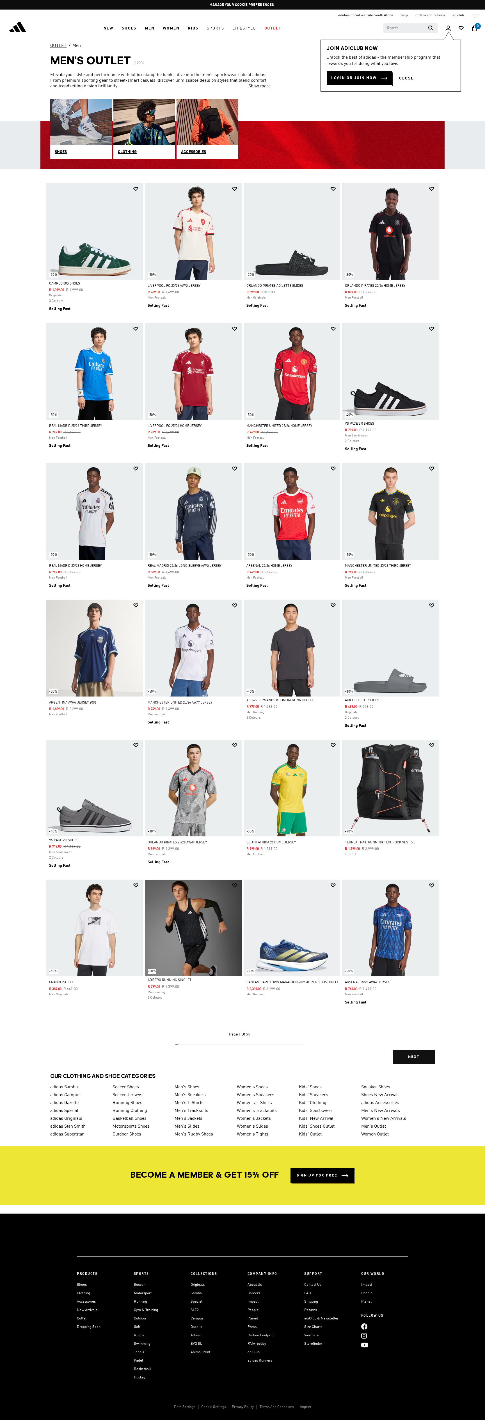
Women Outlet (375, 1134)
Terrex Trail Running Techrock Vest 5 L (380, 842)
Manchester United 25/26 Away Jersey (180, 702)
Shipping (311, 1301)
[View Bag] (474, 28)
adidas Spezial (64, 1111)
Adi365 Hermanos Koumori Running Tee (280, 700)
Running (140, 1301)
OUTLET (58, 46)
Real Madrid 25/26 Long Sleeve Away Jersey (184, 566)
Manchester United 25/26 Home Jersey (279, 426)
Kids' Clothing (312, 1103)
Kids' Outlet (310, 1134)
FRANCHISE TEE (61, 982)
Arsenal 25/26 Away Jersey (367, 982)
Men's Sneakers (190, 1095)
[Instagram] (364, 1336)
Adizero (197, 1335)
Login (475, 15)
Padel (138, 1360)
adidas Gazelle (64, 1103)
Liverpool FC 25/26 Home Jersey (175, 426)
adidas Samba (64, 1087)
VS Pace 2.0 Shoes (359, 423)
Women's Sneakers (255, 1095)
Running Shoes (127, 1103)
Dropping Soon (88, 1327)
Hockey (139, 1377)
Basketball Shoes (130, 1118)
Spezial (196, 1301)
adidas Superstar (67, 1134)
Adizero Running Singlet (169, 980)
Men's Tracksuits (191, 1111)
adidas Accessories (380, 1103)
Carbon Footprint (261, 1335)
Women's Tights (252, 1134)
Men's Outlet (373, 1126)
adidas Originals (66, 1118)
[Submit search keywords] (431, 28)
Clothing (83, 1293)
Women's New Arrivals (383, 1118)
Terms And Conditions (277, 1407)
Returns (310, 1310)
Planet (253, 1318)
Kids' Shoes (310, 1087)
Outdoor (140, 1318)
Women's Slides (252, 1126)
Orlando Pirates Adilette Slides (274, 286)
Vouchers (311, 1335)
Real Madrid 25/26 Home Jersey (75, 566)
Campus (197, 1318)
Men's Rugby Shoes (194, 1134)
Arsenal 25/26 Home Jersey (269, 566)
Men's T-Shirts (189, 1103)
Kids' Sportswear (316, 1111)
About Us (255, 1285)
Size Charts (313, 1327)
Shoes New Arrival (379, 1095)
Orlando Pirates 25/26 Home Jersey (375, 286)
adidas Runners (260, 1360)
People (253, 1310)
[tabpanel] (242, 628)
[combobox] (410, 28)
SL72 (195, 1310)
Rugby (139, 1335)
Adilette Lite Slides (362, 700)
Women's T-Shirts (254, 1103)
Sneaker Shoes (375, 1087)
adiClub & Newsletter (321, 1318)
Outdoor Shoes (127, 1134)
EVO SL (196, 1344)
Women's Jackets (254, 1118)
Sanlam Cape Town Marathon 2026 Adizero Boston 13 (292, 982)
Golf (137, 1327)
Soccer (139, 1285)
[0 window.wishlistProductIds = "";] (461, 28)
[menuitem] (108, 28)
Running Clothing (130, 1111)
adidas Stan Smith (68, 1126)
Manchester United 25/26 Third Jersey (378, 566)
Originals (198, 1285)
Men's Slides (187, 1126)
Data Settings (184, 1407)
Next (413, 1057)
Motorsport (143, 1293)
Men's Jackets (188, 1118)
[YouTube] (364, 1345)
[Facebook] (364, 1326)
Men (76, 46)
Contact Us (312, 1285)
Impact (253, 1301)
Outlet (81, 1318)
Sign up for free (317, 1175)
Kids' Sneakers (313, 1095)
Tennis (139, 1352)
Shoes (82, 1285)
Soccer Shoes (126, 1087)
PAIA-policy (257, 1344)
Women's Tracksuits (257, 1111)
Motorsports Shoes (131, 1126)
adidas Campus (65, 1095)
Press (252, 1327)
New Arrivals (87, 1310)
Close (406, 78)
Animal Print (200, 1352)
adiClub (254, 1352)
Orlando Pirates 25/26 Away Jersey (177, 842)
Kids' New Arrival (316, 1118)
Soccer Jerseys (127, 1095)
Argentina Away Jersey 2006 (72, 702)
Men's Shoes (187, 1087)
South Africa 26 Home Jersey (271, 842)
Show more (259, 86)
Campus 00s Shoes (64, 283)
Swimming (142, 1344)
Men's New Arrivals (380, 1111)
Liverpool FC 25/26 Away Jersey (174, 286)
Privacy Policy (243, 1407)
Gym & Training (146, 1310)
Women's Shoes (252, 1087)
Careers (254, 1293)
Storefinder (313, 1344)
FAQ (307, 1293)
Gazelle (197, 1327)
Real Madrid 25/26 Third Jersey (75, 426)
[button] (108, 28)
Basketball (142, 1369)
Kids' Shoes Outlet (317, 1126)
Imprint (305, 1407)
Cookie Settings (213, 1407)
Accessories (86, 1301)
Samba (196, 1293)
